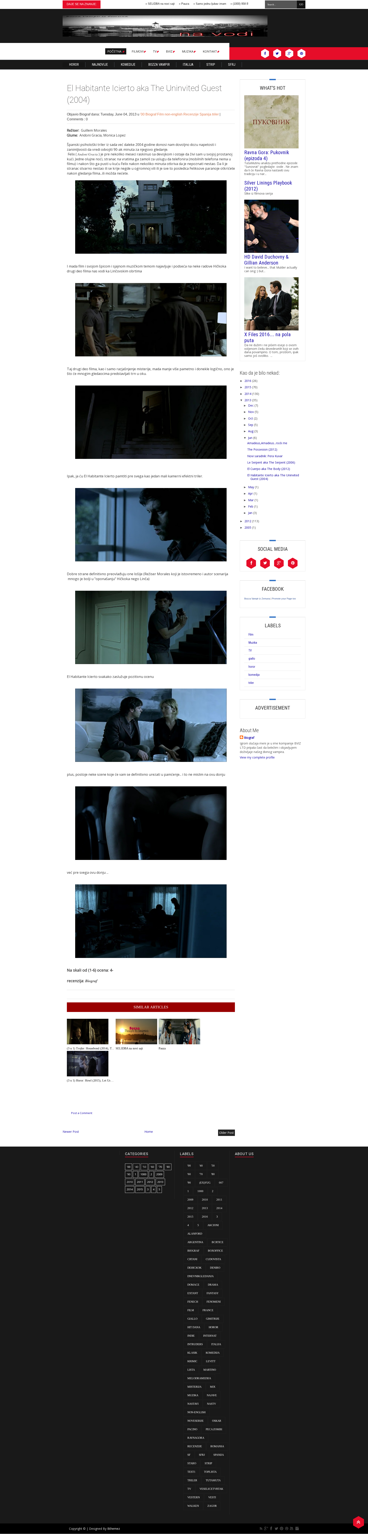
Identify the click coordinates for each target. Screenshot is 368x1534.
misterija (194, 1386)
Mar (251, 500)
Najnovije (100, 65)
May (251, 487)
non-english (174, 114)
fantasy (212, 1293)
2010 (130, 1182)
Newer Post (71, 1132)
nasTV (211, 1403)
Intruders (195, 1344)
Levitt (211, 1361)
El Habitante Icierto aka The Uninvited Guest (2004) (273, 477)
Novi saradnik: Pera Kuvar (265, 456)
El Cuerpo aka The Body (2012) (268, 469)
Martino (209, 1369)
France (208, 1310)
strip (208, 1463)
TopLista (210, 1471)
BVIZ (169, 51)
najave (212, 1395)
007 (221, 1182)
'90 (128, 1174)
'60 (152, 1167)
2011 (140, 1182)
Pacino (192, 1429)
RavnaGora (195, 1437)
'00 (142, 114)
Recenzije (191, 114)
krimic (192, 1361)
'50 (144, 1167)
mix (212, 1386)
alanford (194, 1233)
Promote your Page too (284, 598)
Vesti (212, 1497)
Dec (251, 405)
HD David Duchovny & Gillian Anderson (266, 260)
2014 (247, 394)
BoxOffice (215, 1250)
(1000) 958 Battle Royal (218, 3)
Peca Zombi (214, 1429)
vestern (193, 1497)
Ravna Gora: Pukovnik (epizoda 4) (266, 155)
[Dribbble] (287, 1528)
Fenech (192, 1301)
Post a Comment (81, 1113)
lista (191, 1369)
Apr (250, 493)
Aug (250, 431)
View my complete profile (257, 757)
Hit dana (193, 1327)
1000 (143, 1174)
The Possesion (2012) (262, 449)
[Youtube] (292, 1528)
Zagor (212, 1505)
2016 (247, 381)
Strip (210, 65)
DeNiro (215, 1267)
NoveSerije (195, 1420)
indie (191, 1335)
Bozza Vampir (159, 65)
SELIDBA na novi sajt (131, 3)
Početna (114, 51)
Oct (250, 418)
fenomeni (214, 1301)
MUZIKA (187, 51)
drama (213, 1284)
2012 (247, 521)
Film (161, 114)
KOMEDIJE (128, 65)
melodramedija (199, 1378)
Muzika (253, 642)
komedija (254, 674)
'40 (136, 1167)
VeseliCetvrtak (211, 1488)
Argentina (195, 1242)
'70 (160, 1167)
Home (148, 1132)
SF (188, 1454)
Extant (192, 1293)
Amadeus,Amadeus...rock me (267, 443)
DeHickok (194, 1267)
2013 (247, 400)
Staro (191, 1463)
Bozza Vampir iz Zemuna (257, 598)
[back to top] (358, 1522)
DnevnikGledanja (200, 1276)
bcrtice (217, 1242)
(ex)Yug (204, 1182)
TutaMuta (213, 1480)
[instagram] (297, 1528)
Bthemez (113, 1529)
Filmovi (138, 51)
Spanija (206, 114)
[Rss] (261, 1528)
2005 (247, 527)
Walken (193, 1505)
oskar (216, 1420)
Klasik (192, 1352)
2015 (247, 387)
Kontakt (210, 51)
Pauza (156, 3)
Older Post (226, 1133)
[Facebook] (271, 1528)
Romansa (217, 1446)
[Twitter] (276, 1528)
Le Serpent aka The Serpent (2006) (271, 462)
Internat (210, 1335)
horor (252, 666)
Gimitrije (212, 1318)
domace (193, 1284)
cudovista (213, 1259)
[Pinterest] (281, 1528)
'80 (168, 1167)
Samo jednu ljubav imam (181, 3)
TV (155, 51)
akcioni (213, 1225)
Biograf (151, 114)
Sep (250, 425)
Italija (188, 65)
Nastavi (192, 1403)
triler (216, 114)
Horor (74, 65)
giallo (252, 658)
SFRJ (231, 65)
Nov (251, 412)
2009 (159, 1174)
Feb (250, 506)
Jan (250, 513)
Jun (250, 438)
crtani (192, 1259)
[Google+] (266, 1528)
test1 (191, 1471)
